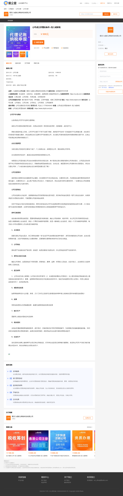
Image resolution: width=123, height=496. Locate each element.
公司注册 (18, 8)
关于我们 (67, 480)
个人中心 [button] (94, 3)
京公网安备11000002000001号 (58, 491)
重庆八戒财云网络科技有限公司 (20, 12)
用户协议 (44, 480)
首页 (81, 3)
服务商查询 (67, 482)
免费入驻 (102, 3)
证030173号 (44, 491)
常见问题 (21, 480)
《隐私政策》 (111, 87)
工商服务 (11, 8)
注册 (118, 3)
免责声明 (44, 482)
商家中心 (109, 3)
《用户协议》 (104, 87)
